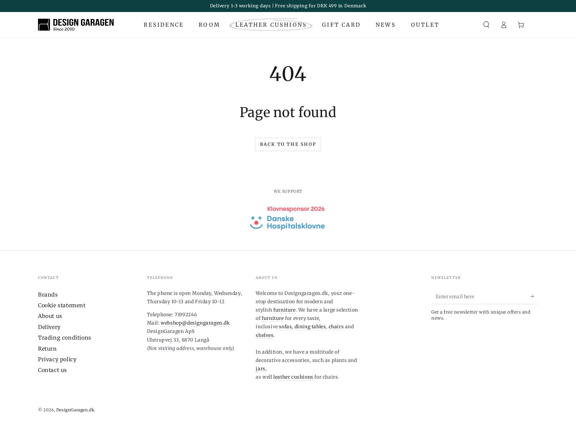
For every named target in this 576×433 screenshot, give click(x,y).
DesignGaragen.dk (75, 409)
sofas (285, 327)
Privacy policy (57, 359)
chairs (336, 327)
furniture (284, 310)
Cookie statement (62, 305)
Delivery (49, 327)
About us (50, 316)
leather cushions (293, 377)
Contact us (52, 370)
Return (47, 348)
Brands (48, 294)
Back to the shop (288, 144)
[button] (486, 24)
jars (260, 369)
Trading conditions (64, 337)
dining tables (310, 327)
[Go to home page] (76, 25)
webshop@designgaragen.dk (195, 323)
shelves (264, 335)
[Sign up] (534, 296)
